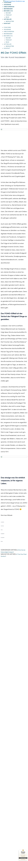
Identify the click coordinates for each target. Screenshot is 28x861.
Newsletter (10, 21)
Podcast (9, 15)
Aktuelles (8, 19)
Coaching (7, 2)
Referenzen (8, 8)
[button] (14, 522)
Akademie (7, 4)
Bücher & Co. (8, 11)
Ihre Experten (9, 6)
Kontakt (7, 23)
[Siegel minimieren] (26, 851)
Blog (7, 17)
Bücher (8, 13)
